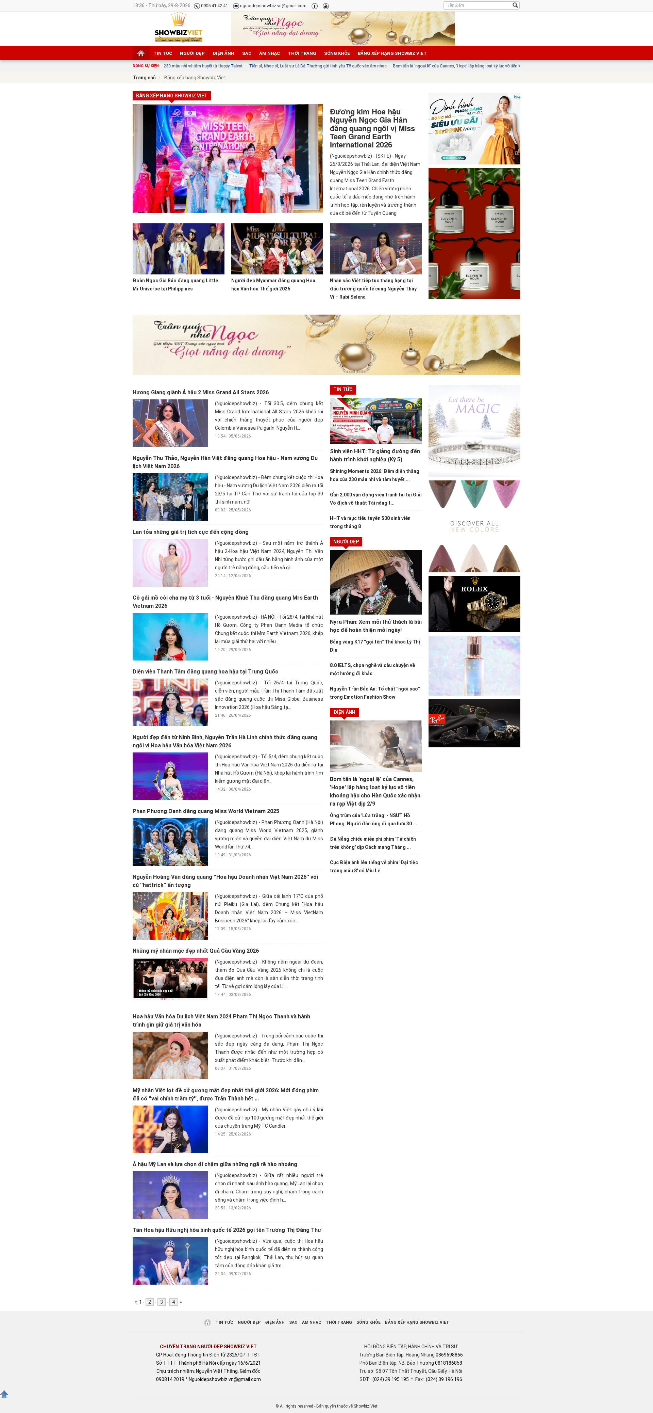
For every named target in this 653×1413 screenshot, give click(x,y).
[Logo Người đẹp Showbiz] (179, 27)
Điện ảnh (223, 53)
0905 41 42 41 (214, 5)
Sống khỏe (337, 53)
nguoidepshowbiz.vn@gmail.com (272, 5)
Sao (246, 53)
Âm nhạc (269, 53)
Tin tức (162, 53)
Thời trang (302, 53)
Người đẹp (192, 53)
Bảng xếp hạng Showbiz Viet (392, 53)
